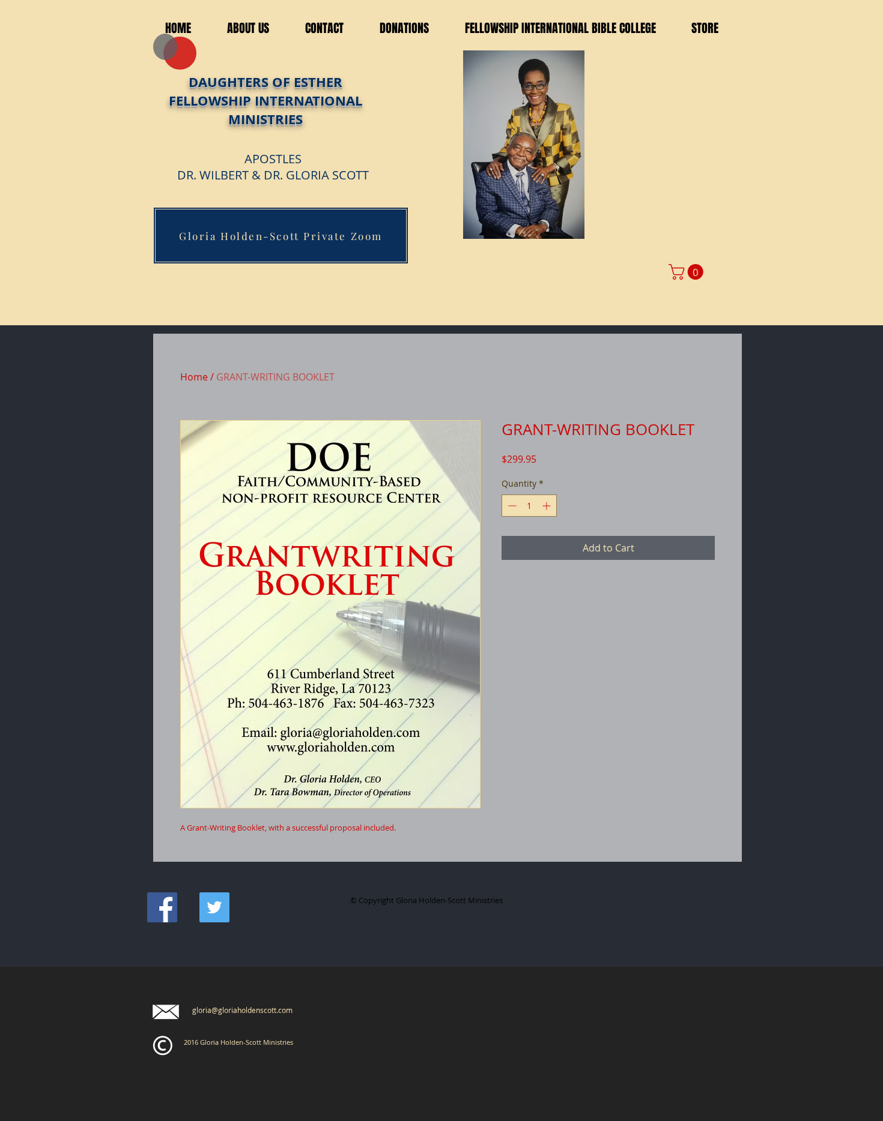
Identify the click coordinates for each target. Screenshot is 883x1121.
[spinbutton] (529, 505)
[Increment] (547, 505)
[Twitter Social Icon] (214, 907)
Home (194, 376)
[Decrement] (510, 505)
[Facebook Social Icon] (162, 907)
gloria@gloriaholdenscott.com (242, 1010)
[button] (324, 28)
